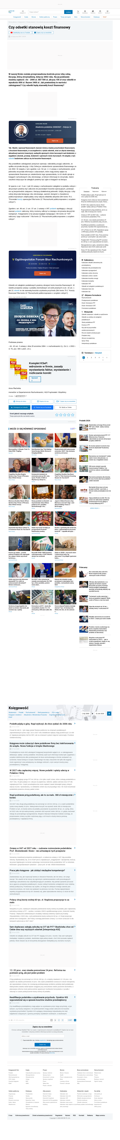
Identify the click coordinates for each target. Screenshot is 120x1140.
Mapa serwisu (100, 1115)
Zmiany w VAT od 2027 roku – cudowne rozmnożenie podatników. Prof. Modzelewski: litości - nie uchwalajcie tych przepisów (94, 216)
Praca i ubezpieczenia (66, 1077)
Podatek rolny (86, 335)
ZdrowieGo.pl (98, 1094)
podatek (53, 209)
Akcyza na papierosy (88, 338)
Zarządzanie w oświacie (32, 1102)
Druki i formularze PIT (88, 303)
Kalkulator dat (86, 291)
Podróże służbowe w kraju (84, 1094)
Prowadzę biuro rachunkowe (85, 1075)
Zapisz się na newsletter (67, 401)
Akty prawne (47, 1091)
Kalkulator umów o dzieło (89, 275)
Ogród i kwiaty (98, 1081)
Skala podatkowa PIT (88, 322)
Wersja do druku (21, 401)
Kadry (26, 17)
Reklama (90, 1115)
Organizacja (12, 1094)
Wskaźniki (88, 312)
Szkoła (27, 1096)
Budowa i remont (99, 1079)
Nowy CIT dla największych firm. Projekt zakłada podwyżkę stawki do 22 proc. (93, 251)
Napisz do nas (44, 401)
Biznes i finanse (64, 1073)
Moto (75, 17)
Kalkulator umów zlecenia (90, 273)
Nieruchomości (85, 17)
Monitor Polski (47, 1096)
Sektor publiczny (44, 17)
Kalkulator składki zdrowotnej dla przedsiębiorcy (92, 264)
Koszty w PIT (86, 325)
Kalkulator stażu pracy (66, 1102)
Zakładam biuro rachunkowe (85, 1073)
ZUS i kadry (55, 712)
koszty (19, 199)
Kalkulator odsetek (65, 1100)
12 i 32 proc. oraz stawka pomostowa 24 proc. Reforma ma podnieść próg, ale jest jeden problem (94, 221)
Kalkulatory (88, 260)
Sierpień (98, 353)
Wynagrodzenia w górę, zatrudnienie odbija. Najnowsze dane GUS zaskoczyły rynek (95, 246)
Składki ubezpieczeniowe (84, 1098)
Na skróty (97, 1091)
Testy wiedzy (29, 1108)
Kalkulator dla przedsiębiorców (91, 268)
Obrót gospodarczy (43, 712)
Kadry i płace (12, 1102)
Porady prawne (31, 22)
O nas (10, 1115)
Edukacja (97, 17)
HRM (27, 1083)
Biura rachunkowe (82, 1070)
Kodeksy (45, 1104)
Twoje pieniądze (66, 17)
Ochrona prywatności (22, 1115)
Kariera (67, 1115)
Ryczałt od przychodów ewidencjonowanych (89, 329)
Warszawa (53, 264)
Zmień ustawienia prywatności (42, 1115)
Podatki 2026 (84, 420)
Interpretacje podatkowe (89, 343)
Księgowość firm (14, 1070)
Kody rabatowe (98, 1098)
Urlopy (27, 1079)
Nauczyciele (29, 1098)
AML (78, 1083)
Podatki (21, 712)
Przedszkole (29, 1094)
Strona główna (13, 22)
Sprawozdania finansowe (84, 1081)
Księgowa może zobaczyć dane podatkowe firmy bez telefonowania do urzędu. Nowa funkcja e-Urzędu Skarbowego (94, 201)
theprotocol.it (97, 1104)
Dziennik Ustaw (47, 1094)
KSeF (105, 17)
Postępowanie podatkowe (90, 300)
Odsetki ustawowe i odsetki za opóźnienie (95, 314)
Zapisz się (55, 140)
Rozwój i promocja (14, 1100)
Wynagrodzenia (30, 1075)
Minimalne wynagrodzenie (84, 1096)
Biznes (34, 17)
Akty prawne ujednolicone (50, 1102)
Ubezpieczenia (30, 1077)
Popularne (86, 191)
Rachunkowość (86, 297)
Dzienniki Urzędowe (48, 1098)
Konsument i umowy (48, 1077)
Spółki (61, 1075)
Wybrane (104, 191)
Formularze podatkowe (89, 308)
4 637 (70, 1020)
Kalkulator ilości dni (88, 289)
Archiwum (97, 1096)
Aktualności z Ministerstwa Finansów (35, 715)
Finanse (96, 1077)
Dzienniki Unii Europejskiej (50, 1100)
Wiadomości (12, 712)
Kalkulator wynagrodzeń (89, 270)
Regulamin (58, 1115)
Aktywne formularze (93, 295)
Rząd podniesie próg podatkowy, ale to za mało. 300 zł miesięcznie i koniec (94, 211)
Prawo (55, 17)
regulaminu (43, 1040)
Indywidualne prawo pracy (33, 1073)
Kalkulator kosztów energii (90, 278)
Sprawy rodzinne (47, 1073)
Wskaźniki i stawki (83, 1091)
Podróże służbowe (82, 1100)
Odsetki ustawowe (82, 1102)
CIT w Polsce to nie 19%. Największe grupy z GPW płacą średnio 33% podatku (94, 231)
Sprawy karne (47, 1075)
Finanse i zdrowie (65, 1083)
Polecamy (83, 567)
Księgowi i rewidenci (15, 715)
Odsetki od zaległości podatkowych (93, 286)
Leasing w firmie (64, 1081)
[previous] (51, 1020)
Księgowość (17, 17)
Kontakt (81, 1115)
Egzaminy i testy (30, 1100)
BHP (27, 1081)
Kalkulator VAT (86, 283)
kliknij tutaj (52, 1053)
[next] (75, 1020)
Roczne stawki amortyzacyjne (91, 333)
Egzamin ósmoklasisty (32, 1106)
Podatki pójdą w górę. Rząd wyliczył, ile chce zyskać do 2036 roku (93, 195)
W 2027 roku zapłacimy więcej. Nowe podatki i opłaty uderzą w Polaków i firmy (93, 206)
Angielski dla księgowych (57, 715)
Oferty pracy (97, 1106)
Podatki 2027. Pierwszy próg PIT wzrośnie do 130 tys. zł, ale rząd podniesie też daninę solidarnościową (94, 241)
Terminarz (88, 353)
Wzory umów (97, 1100)
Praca (44, 1081)
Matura (28, 1104)
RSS (74, 1115)
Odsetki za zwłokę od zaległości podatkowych (92, 318)
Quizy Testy (85, 341)
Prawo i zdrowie (47, 1085)
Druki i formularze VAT (89, 305)
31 (83, 357)
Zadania (11, 1098)
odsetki (11, 158)
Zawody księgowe (14, 1081)
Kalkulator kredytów (88, 281)
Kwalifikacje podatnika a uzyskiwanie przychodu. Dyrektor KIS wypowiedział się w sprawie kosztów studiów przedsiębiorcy (95, 226)
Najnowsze (96, 191)
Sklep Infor (46, 1083)
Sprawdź (35, 379)
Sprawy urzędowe (48, 1079)
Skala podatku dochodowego (85, 1104)
